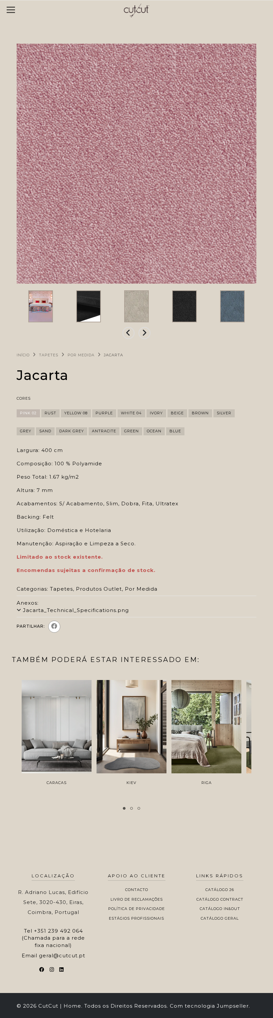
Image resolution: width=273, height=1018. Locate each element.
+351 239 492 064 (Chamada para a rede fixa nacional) (53, 938)
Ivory (156, 413)
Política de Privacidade (136, 908)
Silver (224, 413)
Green (131, 431)
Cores (24, 398)
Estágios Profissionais (136, 918)
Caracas (57, 782)
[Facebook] (54, 627)
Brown (200, 413)
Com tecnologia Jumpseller (209, 1006)
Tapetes (48, 355)
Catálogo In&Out (220, 908)
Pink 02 (28, 413)
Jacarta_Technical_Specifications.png (76, 610)
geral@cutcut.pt (62, 955)
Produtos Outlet (99, 589)
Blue (175, 431)
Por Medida (81, 355)
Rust (50, 413)
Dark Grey (71, 431)
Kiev (131, 782)
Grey (25, 431)
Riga (206, 782)
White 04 (131, 413)
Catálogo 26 (219, 889)
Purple (104, 413)
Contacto (136, 889)
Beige (177, 413)
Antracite (104, 431)
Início (23, 355)
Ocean (154, 431)
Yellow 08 (76, 413)
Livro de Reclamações (137, 899)
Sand (45, 431)
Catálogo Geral (220, 918)
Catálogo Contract (219, 899)
